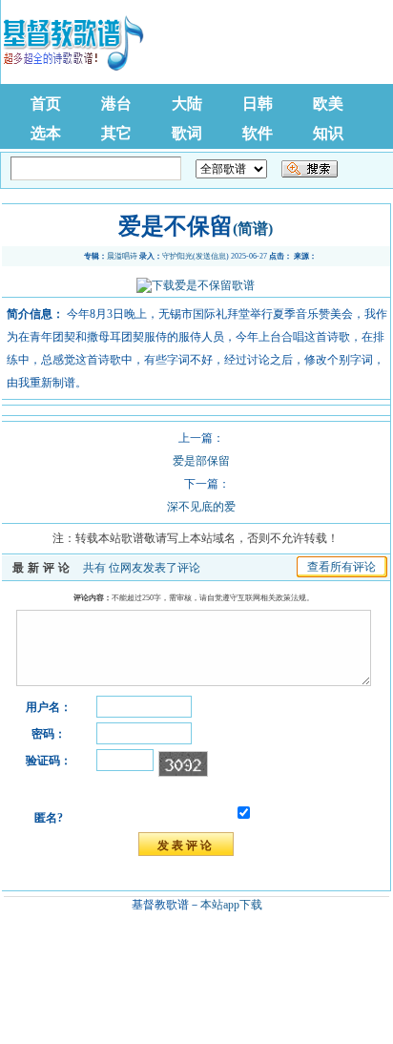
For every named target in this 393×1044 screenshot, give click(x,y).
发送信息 (211, 256)
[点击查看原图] (195, 285)
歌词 (187, 133)
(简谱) (253, 228)
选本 (46, 133)
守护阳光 (177, 256)
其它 (116, 133)
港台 (116, 103)
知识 (328, 133)
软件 (257, 133)
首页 (46, 103)
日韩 (257, 103)
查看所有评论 (341, 567)
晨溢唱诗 (122, 256)
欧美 (328, 103)
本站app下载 (231, 904)
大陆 (187, 103)
